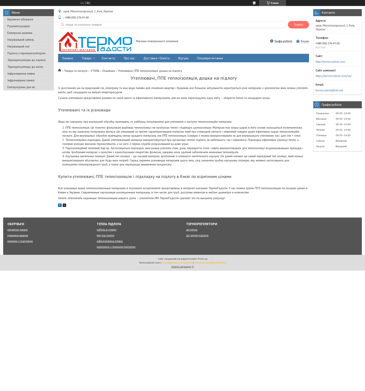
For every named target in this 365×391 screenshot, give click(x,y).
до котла (191, 230)
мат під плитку (105, 235)
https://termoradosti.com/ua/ (333, 76)
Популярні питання (210, 58)
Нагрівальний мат (18, 46)
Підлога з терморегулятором (26, 53)
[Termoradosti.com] (95, 41)
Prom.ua (202, 258)
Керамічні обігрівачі (20, 19)
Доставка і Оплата (156, 58)
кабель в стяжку (106, 230)
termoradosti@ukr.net (329, 90)
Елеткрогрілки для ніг (21, 87)
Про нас (129, 58)
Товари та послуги (75, 71)
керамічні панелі (17, 230)
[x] (64, 206)
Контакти (108, 58)
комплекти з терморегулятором (116, 247)
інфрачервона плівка (110, 241)
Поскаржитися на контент (177, 262)
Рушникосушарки (18, 26)
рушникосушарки (17, 235)
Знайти (298, 24)
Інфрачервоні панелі (20, 80)
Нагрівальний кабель (20, 40)
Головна (67, 58)
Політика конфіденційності (210, 262)
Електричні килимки (19, 33)
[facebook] (60, 206)
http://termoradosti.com (330, 62)
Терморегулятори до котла (25, 67)
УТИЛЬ (95, 71)
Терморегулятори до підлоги (26, 60)
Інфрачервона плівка (21, 73)
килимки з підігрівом (20, 241)
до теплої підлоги (197, 235)
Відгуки (183, 58)
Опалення (108, 71)
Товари (86, 58)
